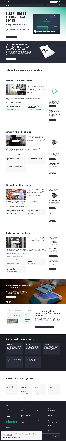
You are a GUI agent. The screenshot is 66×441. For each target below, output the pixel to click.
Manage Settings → (18, 437)
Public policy (23, 424)
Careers (22, 410)
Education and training (51, 410)
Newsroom (36, 423)
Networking (37, 5)
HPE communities (51, 417)
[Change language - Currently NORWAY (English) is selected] (59, 2)
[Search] (11, 1)
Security (49, 5)
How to (8, 409)
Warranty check (37, 413)
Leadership (22, 422)
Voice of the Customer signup (52, 422)
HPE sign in (50, 420)
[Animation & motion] (8, 427)
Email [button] (8, 414)
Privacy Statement (10, 435)
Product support (37, 410)
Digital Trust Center (51, 408)
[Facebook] (13, 422)
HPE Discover (37, 420)
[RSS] (16, 422)
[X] (8, 422)
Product (9, 412)
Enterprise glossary (51, 413)
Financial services (51, 415)
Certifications (50, 427)
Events (36, 418)
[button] (4, 2)
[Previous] (7, 302)
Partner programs (50, 430)
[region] (33, 52)
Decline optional (11, 437)
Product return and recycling (39, 408)
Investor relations (23, 420)
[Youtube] (14, 422)
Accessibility (23, 408)
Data (42, 5)
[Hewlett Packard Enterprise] (8, 1)
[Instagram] (10, 422)
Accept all (5, 437)
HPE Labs (22, 413)
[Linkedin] (6, 422)
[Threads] (11, 422)
